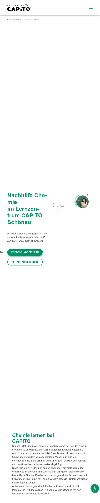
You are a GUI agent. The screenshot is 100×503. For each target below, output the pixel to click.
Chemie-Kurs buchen (25, 262)
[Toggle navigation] (90, 7)
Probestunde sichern (25, 252)
